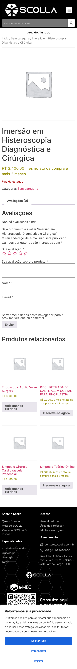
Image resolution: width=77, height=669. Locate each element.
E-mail (7, 297)
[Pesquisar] (71, 23)
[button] (69, 10)
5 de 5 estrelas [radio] (26, 253)
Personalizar (38, 650)
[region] (38, 637)
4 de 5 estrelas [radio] (20, 253)
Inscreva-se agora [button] (56, 413)
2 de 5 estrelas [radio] (9, 253)
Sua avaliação (13, 249)
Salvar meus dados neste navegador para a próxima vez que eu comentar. (32, 316)
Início (5, 38)
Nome (7, 282)
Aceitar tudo (38, 640)
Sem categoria (20, 38)
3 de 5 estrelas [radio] (15, 253)
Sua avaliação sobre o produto (25, 261)
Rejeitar (38, 660)
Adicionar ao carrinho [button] (14, 407)
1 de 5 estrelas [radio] (4, 253)
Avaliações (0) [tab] (17, 201)
